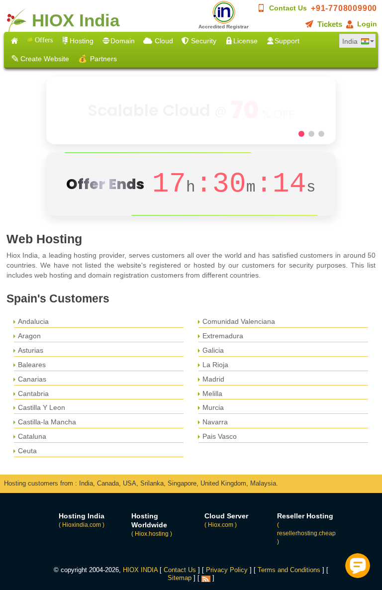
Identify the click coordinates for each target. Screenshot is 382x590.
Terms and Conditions (289, 570)
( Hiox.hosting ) (151, 533)
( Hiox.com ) (220, 524)
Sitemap (179, 578)
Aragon (29, 336)
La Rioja (215, 365)
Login (367, 24)
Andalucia (33, 321)
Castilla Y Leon (41, 407)
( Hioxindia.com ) (81, 524)
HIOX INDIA (140, 570)
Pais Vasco (219, 436)
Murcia (213, 407)
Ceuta (27, 451)
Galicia (213, 350)
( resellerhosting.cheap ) (306, 533)
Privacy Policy (227, 570)
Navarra (215, 422)
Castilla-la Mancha (47, 422)
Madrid (213, 379)
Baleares (32, 365)
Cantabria (33, 393)
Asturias (30, 350)
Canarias (32, 379)
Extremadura (222, 336)
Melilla (212, 393)
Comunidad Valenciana (238, 321)
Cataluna (32, 436)
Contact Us (288, 8)
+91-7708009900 (344, 8)
